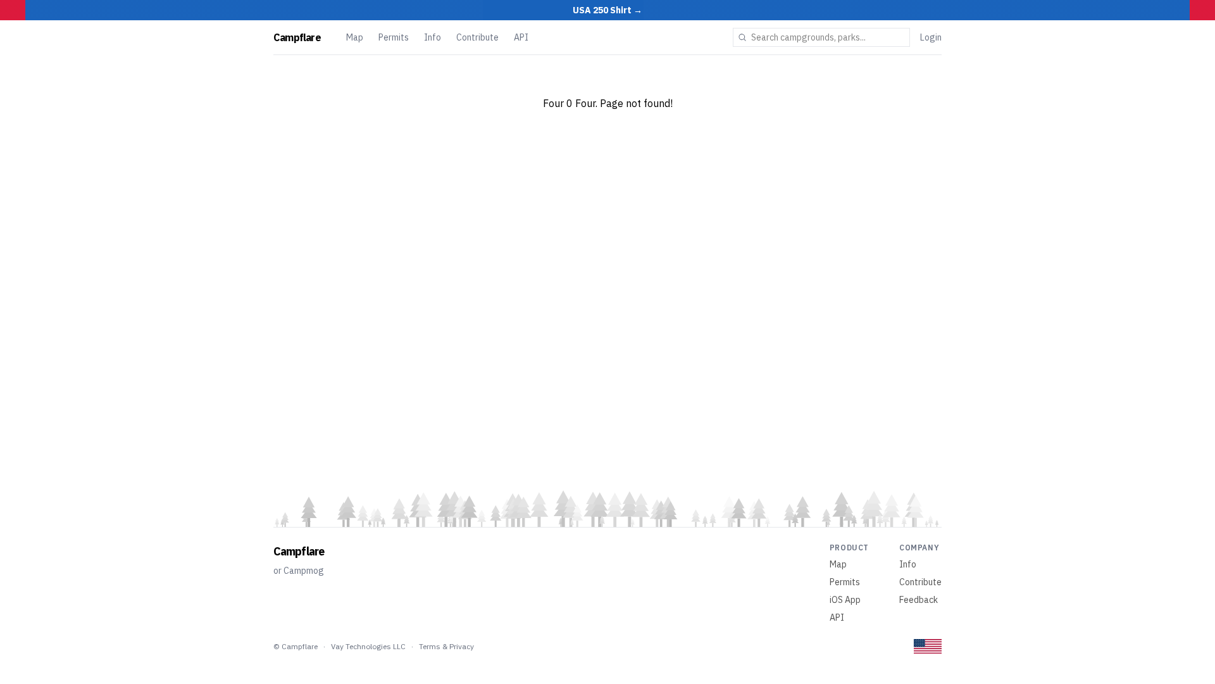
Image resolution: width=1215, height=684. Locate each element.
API (521, 37)
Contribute (477, 37)
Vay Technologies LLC (368, 646)
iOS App (845, 599)
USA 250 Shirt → (607, 10)
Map (354, 37)
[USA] (928, 646)
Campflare (297, 37)
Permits (393, 37)
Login (931, 37)
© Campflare (295, 646)
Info (432, 37)
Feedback (918, 599)
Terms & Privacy (446, 646)
